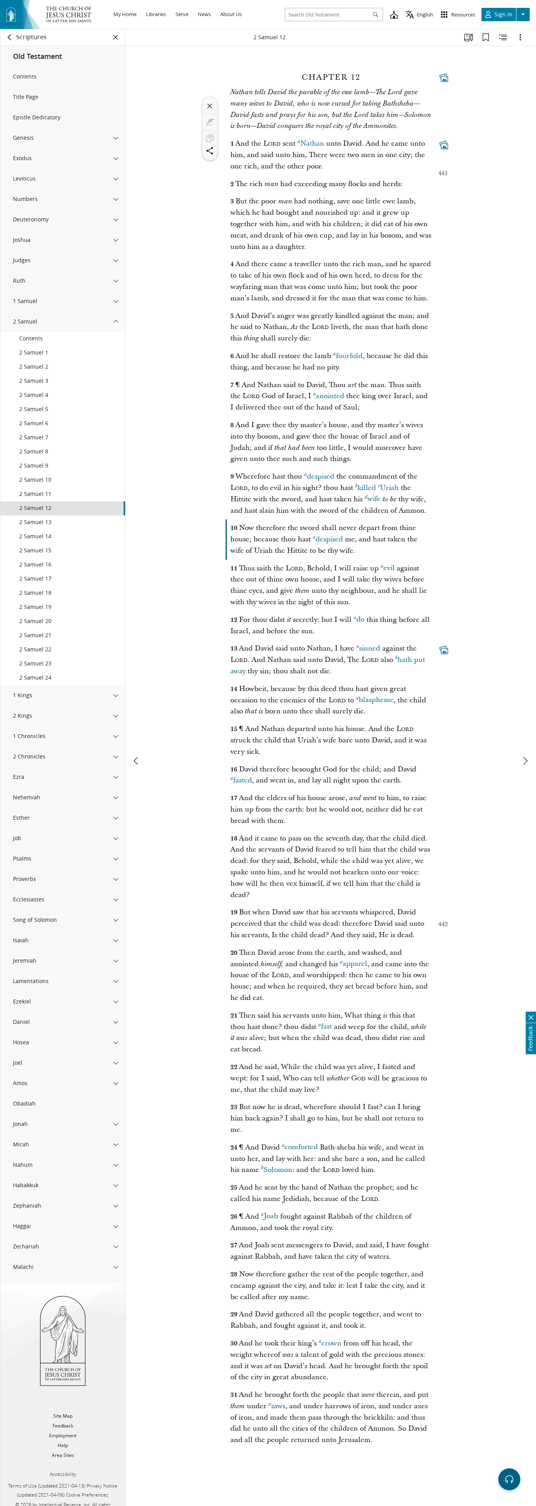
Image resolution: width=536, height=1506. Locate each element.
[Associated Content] (443, 77)
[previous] (136, 761)
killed (366, 488)
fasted (242, 780)
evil (389, 568)
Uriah (389, 488)
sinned (369, 648)
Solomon (277, 1170)
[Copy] (210, 138)
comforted (301, 1147)
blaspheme (376, 700)
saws (278, 1406)
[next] (525, 761)
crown (331, 1343)
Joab (271, 1216)
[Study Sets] (468, 37)
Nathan (312, 143)
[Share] (210, 150)
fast (326, 1027)
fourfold (349, 356)
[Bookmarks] (486, 37)
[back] (10, 37)
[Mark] (210, 122)
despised (320, 476)
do (360, 620)
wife (374, 499)
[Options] (520, 37)
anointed (330, 396)
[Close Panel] (115, 37)
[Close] (210, 106)
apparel (355, 964)
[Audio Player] (509, 1479)
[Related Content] (503, 37)
